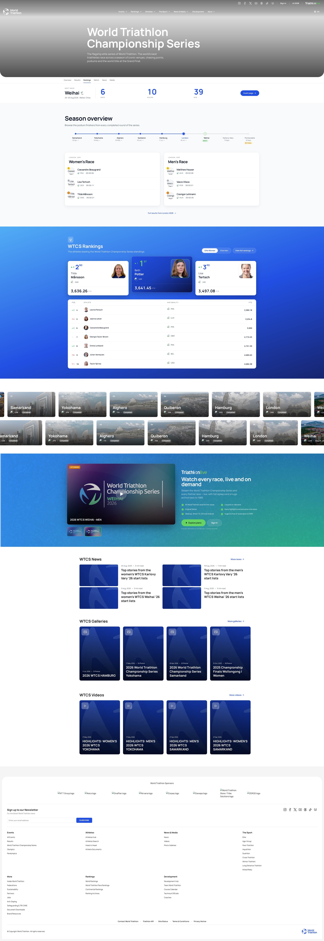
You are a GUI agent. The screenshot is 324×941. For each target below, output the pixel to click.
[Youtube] (256, 3)
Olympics (10, 849)
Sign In (283, 3)
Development (198, 11)
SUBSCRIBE (84, 820)
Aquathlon (246, 849)
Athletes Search (92, 841)
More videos (235, 695)
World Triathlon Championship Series (21, 845)
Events (122, 11)
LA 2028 (295, 3)
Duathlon (246, 853)
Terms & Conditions (181, 921)
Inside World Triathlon (15, 881)
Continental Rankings (94, 889)
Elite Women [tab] (210, 250)
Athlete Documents (93, 849)
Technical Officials (171, 893)
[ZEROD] (256, 793)
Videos (166, 841)
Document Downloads (16, 909)
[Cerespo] (202, 793)
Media (112, 80)
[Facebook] (245, 3)
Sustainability (12, 889)
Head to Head (91, 845)
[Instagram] (239, 3)
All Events (11, 837)
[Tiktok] (267, 3)
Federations (12, 885)
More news (236, 559)
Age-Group (246, 841)
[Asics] (94, 793)
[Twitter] (250, 3)
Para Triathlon (248, 845)
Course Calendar (171, 889)
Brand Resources (14, 913)
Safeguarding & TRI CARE (17, 905)
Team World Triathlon (172, 885)
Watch (96, 80)
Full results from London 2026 (162, 213)
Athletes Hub (91, 837)
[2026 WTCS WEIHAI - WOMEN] (75, 531)
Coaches (167, 897)
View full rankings (243, 250)
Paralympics (12, 853)
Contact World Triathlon (128, 921)
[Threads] (261, 3)
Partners (10, 893)
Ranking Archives (92, 893)
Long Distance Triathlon (251, 865)
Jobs (9, 897)
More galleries (234, 621)
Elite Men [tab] (224, 250)
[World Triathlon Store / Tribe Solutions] (229, 793)
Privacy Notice (200, 921)
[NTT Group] (67, 793)
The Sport (163, 11)
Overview (67, 80)
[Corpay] (175, 793)
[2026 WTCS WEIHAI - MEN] (93, 531)
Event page (248, 93)
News (104, 80)
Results (77, 80)
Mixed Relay (247, 869)
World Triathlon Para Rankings (97, 885)
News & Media (180, 11)
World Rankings (92, 881)
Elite (244, 837)
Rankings (135, 11)
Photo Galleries (170, 845)
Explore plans (194, 522)
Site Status (163, 921)
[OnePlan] (121, 793)
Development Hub (171, 881)
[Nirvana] (148, 793)
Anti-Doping (12, 901)
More (210, 11)
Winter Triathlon (248, 861)
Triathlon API (148, 921)
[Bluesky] (272, 3)
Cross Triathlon (248, 857)
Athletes (149, 11)
